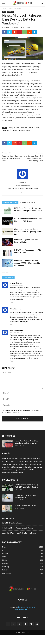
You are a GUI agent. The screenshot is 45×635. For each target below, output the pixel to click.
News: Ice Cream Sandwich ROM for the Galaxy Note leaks (12, 158)
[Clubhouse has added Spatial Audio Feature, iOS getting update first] (7, 231)
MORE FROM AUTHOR (27, 202)
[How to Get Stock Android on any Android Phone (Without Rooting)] (7, 487)
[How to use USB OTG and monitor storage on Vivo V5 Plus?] (7, 498)
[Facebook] (22, 192)
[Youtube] (37, 624)
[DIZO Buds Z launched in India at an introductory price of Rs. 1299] (7, 211)
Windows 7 (6, 130)
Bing (10, 127)
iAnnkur (6, 27)
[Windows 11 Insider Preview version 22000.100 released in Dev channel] (7, 263)
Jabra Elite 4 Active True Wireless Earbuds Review (19, 533)
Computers (17, 8)
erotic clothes (16, 283)
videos (13, 308)
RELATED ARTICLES (10, 202)
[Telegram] (25, 624)
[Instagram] (13, 624)
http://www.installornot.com (23, 185)
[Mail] (19, 624)
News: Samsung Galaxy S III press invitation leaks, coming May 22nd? (33, 158)
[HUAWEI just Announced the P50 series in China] (7, 252)
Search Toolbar (34, 127)
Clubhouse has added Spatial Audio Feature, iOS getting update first (28, 231)
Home (4, 8)
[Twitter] (31, 624)
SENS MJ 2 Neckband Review (25, 506)
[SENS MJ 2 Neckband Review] (7, 508)
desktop (16, 127)
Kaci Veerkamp (16, 330)
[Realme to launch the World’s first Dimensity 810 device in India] (7, 221)
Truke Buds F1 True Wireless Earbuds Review (17, 528)
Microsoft (24, 127)
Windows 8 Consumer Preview (21, 130)
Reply (11, 302)
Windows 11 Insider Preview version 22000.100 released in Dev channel (27, 263)
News (9, 8)
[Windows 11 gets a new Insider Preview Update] (7, 242)
